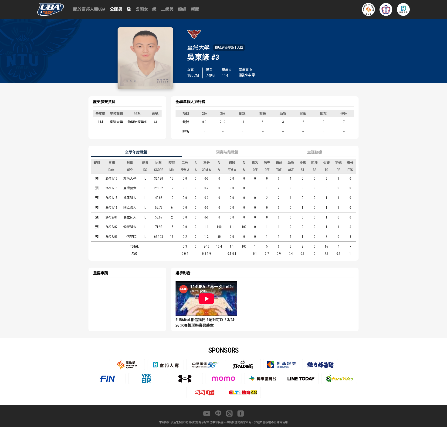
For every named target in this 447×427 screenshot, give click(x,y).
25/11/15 (111, 178)
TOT (278, 170)
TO (326, 170)
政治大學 (129, 178)
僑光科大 (129, 227)
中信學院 (129, 237)
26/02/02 (111, 227)
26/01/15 (111, 198)
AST (291, 170)
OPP (130, 170)
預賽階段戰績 (227, 152)
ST (302, 170)
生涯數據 (314, 152)
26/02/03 (111, 237)
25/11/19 (111, 188)
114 (100, 122)
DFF (267, 170)
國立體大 (129, 207)
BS (314, 170)
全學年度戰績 (136, 152)
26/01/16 (111, 207)
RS (145, 170)
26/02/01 (111, 217)
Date (111, 170)
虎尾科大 (129, 198)
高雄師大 (129, 217)
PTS (350, 170)
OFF (255, 170)
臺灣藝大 (129, 188)
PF (338, 170)
